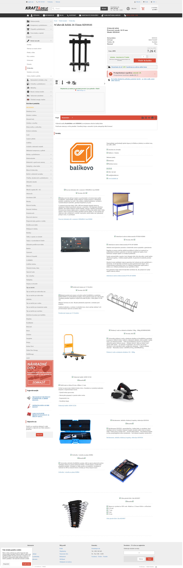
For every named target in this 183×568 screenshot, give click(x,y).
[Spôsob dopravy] (142, 117)
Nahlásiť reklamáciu (150, 566)
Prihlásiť (44, 566)
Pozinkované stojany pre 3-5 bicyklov (69, 313)
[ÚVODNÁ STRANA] (27, 15)
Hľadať (104, 8)
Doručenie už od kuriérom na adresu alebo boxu (129, 67)
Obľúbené (62, 559)
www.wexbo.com (38, 566)
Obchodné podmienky (33, 556)
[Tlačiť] (152, 117)
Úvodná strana (142, 566)
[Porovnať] (146, 117)
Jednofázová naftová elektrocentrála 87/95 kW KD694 (121, 275)
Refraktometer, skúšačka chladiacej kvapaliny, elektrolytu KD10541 (125, 437)
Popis (57, 117)
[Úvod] (37, 8)
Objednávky (63, 551)
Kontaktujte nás (96, 548)
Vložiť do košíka (145, 60)
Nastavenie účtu (64, 554)
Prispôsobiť (6, 564)
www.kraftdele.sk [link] (113, 178)
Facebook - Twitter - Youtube (100, 556)
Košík (61, 548)
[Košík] (149, 8)
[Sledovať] (149, 117)
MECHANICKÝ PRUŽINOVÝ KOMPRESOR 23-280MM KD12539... (41, 398)
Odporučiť (39, 434)
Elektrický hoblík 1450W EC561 (67, 405)
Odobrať (141, 559)
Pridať (149, 559)
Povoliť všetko (26, 564)
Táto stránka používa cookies (11, 550)
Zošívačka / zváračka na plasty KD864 (69, 472)
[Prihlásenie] (131, 8)
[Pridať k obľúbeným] (155, 117)
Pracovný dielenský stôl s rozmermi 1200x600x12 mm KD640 (75, 219)
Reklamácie (63, 556)
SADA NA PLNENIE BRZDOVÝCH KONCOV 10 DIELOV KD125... (40, 415)
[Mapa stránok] (156, 566)
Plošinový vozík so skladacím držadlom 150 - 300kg (121, 352)
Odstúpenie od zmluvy (66, 562)
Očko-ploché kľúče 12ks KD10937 (116, 518)
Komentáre (65, 117)
